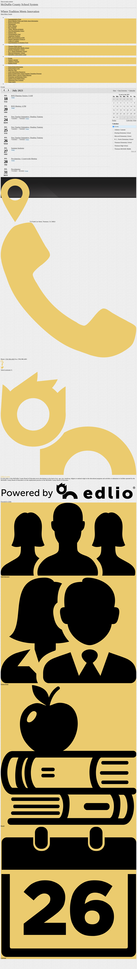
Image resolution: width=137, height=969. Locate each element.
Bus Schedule (12, 27)
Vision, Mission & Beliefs (15, 29)
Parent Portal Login (14, 68)
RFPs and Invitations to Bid (16, 37)
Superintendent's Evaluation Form (18, 42)
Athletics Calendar (13, 61)
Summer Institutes (17, 148)
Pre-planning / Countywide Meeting (24, 159)
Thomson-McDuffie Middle (123, 149)
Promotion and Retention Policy (17, 77)
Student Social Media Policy (16, 78)
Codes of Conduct (13, 41)
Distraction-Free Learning (15, 80)
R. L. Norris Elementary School (17, 51)
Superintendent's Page (14, 19)
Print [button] (114, 90)
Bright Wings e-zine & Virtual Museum (19, 75)
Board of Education (14, 22)
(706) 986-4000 (9, 359)
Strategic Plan (12, 32)
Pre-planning (15, 169)
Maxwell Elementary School (16, 53)
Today (114, 120)
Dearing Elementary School (16, 49)
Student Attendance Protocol (16, 39)
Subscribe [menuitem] (132, 90)
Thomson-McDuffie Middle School (18, 48)
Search (2, 361)
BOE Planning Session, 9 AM (22, 96)
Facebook (2, 364)
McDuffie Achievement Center (17, 54)
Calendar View (131, 120)
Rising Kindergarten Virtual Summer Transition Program (24, 73)
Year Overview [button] (122, 90)
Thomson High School (15, 46)
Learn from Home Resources (16, 72)
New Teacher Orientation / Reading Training (27, 117)
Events (10, 58)
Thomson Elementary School (123, 142)
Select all (133, 151)
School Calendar (13, 60)
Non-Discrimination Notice (16, 31)
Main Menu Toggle (6, 14)
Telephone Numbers (14, 36)
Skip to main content (7, 1)
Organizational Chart (14, 34)
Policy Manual (12, 26)
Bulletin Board (12, 63)
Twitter (2, 367)
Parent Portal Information (15, 67)
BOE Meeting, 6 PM (18, 106)
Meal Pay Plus (12, 70)
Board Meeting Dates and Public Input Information (23, 21)
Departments (12, 24)
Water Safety (12, 82)
